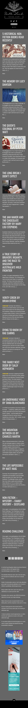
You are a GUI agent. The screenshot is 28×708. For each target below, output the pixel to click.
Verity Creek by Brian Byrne (11, 299)
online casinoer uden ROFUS (13, 595)
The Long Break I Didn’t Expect (11, 174)
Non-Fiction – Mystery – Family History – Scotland (13, 501)
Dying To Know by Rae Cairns (12, 331)
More (3, 73)
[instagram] (11, 21)
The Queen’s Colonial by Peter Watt (12, 128)
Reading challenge (12, 531)
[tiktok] (14, 21)
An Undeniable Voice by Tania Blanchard (13, 401)
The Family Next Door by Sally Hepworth (10, 365)
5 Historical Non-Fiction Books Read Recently (13, 37)
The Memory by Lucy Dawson (13, 83)
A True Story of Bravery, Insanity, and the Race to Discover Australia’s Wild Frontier (12, 262)
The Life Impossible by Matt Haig (12, 467)
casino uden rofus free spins (18, 574)
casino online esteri (18, 616)
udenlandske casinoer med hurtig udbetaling (16, 582)
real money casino (11, 608)
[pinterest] (17, 21)
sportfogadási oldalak (12, 567)
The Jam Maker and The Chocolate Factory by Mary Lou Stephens (12, 222)
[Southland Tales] (14, 17)
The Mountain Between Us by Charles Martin (11, 433)
